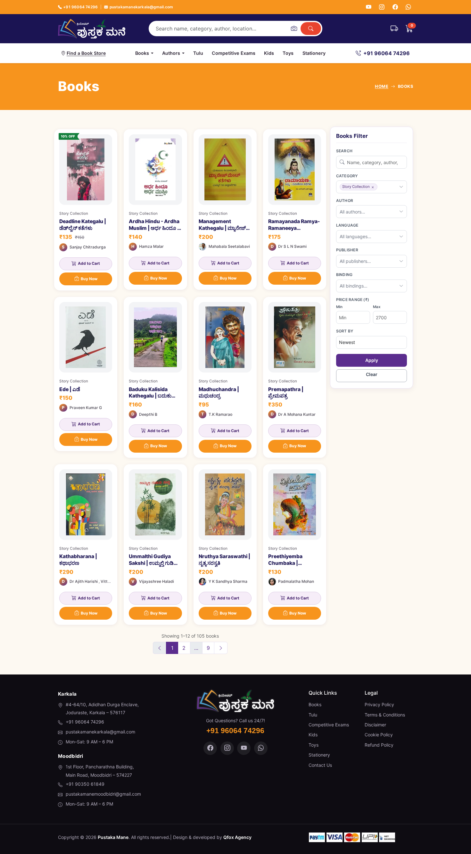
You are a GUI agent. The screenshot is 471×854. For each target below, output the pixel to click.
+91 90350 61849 (85, 784)
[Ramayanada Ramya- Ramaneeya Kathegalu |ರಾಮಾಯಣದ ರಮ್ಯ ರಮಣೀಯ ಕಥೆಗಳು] (294, 209)
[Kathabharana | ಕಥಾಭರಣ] (85, 544)
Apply (371, 360)
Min (339, 307)
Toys (288, 53)
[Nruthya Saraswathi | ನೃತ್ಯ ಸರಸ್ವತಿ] (225, 544)
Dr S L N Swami (292, 246)
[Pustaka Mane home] (91, 28)
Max (376, 307)
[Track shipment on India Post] (394, 28)
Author (344, 200)
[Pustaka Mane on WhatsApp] (261, 748)
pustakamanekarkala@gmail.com (141, 6)
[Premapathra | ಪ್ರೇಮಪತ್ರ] (294, 377)
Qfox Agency (237, 837)
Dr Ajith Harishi (84, 581)
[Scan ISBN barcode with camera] (294, 28)
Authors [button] (171, 53)
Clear (371, 374)
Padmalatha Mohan (296, 581)
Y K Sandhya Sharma (228, 581)
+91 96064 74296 (80, 6)
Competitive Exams (233, 53)
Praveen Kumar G (86, 407)
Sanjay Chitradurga (88, 247)
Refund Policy (379, 745)
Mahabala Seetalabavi (229, 246)
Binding (344, 274)
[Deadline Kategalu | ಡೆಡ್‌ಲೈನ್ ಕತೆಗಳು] (85, 209)
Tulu (198, 53)
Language (347, 225)
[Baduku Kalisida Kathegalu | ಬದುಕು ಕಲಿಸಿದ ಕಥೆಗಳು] (155, 377)
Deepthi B (148, 414)
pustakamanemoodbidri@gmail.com (103, 794)
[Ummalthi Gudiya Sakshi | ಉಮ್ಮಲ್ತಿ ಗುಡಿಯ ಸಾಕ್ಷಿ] (155, 544)
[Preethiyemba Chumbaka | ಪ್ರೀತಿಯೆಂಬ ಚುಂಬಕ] (294, 544)
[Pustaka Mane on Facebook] (210, 748)
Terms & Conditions (385, 714)
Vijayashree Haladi (156, 581)
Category (347, 175)
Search (344, 150)
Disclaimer (375, 724)
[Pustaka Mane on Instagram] (227, 748)
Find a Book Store (86, 53)
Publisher (347, 249)
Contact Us (320, 765)
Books (315, 704)
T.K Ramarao (220, 414)
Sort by (344, 331)
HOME (381, 86)
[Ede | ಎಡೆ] (85, 374)
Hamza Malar (151, 246)
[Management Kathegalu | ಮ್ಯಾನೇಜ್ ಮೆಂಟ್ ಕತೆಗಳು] (225, 209)
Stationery (314, 53)
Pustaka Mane (113, 837)
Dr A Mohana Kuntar (297, 414)
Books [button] (142, 53)
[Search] (311, 28)
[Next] (220, 648)
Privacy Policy (379, 704)
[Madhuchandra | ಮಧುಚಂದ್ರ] (225, 377)
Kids (269, 53)
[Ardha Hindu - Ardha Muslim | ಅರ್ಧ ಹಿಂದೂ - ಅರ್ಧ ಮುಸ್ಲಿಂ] (155, 209)
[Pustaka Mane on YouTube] (244, 748)
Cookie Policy (379, 734)
